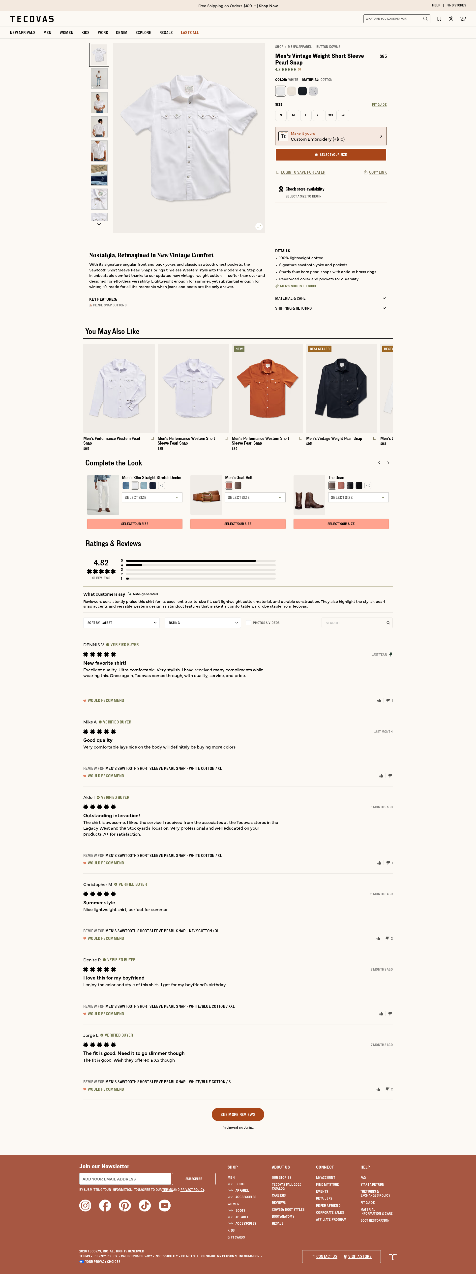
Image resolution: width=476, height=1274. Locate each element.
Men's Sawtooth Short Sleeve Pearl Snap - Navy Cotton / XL (162, 931)
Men (231, 1177)
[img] (143, 594)
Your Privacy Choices (102, 1262)
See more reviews (238, 1114)
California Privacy (137, 1256)
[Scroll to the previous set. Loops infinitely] (80, 399)
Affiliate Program (331, 1219)
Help (365, 1167)
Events (322, 1191)
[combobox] (391, 19)
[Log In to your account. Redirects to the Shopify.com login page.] (451, 19)
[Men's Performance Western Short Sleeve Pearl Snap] (193, 388)
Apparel (242, 1190)
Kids (231, 1230)
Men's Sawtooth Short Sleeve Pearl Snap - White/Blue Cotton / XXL (170, 1006)
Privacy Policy (106, 1256)
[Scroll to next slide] (388, 462)
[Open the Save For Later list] (439, 19)
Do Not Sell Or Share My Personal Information (221, 1256)
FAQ (363, 1177)
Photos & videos (266, 623)
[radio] (280, 91)
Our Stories (282, 1177)
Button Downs (328, 47)
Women (233, 1204)
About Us (281, 1167)
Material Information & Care (376, 1211)
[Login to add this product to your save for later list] (152, 441)
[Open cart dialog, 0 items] (463, 19)
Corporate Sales (330, 1212)
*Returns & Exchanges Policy (375, 1193)
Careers (279, 1195)
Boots (240, 1184)
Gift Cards (236, 1237)
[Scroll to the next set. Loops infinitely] (396, 399)
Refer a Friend (328, 1206)
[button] (198, 560)
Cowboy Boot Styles (288, 1209)
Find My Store (327, 1184)
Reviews (279, 1203)
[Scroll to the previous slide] (379, 462)
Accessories (246, 1197)
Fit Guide (367, 1203)
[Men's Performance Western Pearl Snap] (119, 388)
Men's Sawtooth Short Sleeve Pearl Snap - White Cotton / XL (163, 768)
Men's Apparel (300, 47)
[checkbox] (281, 623)
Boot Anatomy (283, 1216)
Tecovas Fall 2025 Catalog (286, 1186)
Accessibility (167, 1256)
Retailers (324, 1198)
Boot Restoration (374, 1220)
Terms (85, 1256)
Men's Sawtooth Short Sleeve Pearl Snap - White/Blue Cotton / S (168, 1081)
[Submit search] (425, 19)
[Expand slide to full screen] (259, 226)
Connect (325, 1167)
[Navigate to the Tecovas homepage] (32, 19)
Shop (279, 47)
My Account (325, 1177)
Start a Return (372, 1184)
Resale (278, 1223)
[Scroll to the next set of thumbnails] (99, 224)
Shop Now (268, 5)
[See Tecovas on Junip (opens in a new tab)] (249, 1127)
